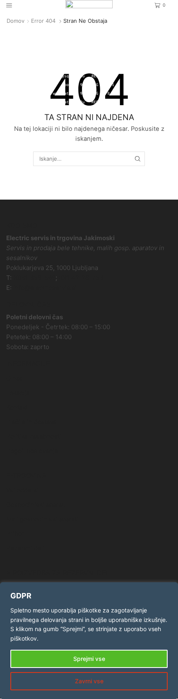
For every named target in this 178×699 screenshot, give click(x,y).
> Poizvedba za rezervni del (58, 573)
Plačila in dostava (31, 422)
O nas (14, 378)
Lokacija (18, 393)
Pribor (15, 534)
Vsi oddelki (22, 490)
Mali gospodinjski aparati (42, 519)
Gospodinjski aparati (36, 505)
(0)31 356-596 (34, 278)
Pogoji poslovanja (32, 451)
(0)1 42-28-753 (81, 278)
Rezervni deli (25, 548)
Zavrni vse (89, 681)
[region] (89, 640)
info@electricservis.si (45, 288)
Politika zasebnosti (33, 436)
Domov (15, 20)
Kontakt (17, 407)
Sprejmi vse (89, 658)
